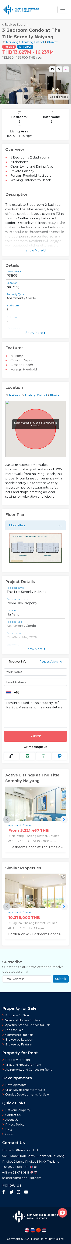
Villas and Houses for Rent (23, 1064)
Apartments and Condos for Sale (28, 1025)
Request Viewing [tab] (50, 661)
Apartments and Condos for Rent (28, 1069)
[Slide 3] (34, 816)
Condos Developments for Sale (27, 1094)
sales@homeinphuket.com (21, 1178)
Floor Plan (17, 525)
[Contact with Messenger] (59, 756)
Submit (35, 736)
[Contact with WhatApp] (43, 756)
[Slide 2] (32, 816)
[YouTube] (26, 1192)
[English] (27, 1230)
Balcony (16, 356)
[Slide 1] (29, 816)
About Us (11, 1119)
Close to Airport (22, 360)
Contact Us (12, 1115)
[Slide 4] (37, 816)
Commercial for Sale (19, 1035)
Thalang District (33, 42)
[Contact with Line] (27, 756)
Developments (15, 1085)
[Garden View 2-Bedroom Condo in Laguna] (35, 899)
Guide (9, 1134)
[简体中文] (38, 1230)
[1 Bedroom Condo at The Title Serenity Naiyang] (35, 812)
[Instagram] (19, 1192)
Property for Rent (17, 1060)
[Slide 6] (42, 816)
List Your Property (17, 1110)
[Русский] (32, 1230)
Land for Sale (14, 1030)
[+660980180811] (11, 756)
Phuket (52, 42)
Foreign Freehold (23, 369)
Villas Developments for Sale (25, 1090)
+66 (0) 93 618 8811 (15, 1167)
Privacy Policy (14, 1124)
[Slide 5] (40, 816)
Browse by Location (19, 1039)
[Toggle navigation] (62, 9)
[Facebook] (5, 1192)
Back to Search (16, 24)
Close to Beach (21, 365)
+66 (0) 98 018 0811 (15, 1172)
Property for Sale (17, 1015)
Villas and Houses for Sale (22, 1020)
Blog (8, 1129)
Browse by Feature (18, 1044)
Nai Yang (12, 42)
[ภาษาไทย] (44, 1230)
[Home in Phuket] (21, 9)
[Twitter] (12, 1192)
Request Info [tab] (17, 661)
